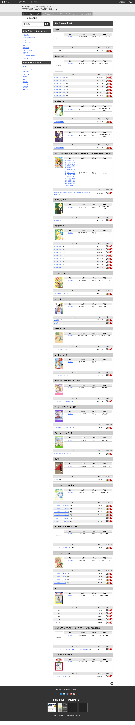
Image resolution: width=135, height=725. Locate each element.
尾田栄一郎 (26, 71)
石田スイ (25, 89)
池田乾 (67, 167)
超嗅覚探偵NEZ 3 (61, 101)
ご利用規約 (58, 689)
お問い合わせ (76, 689)
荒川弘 (73, 164)
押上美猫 (70, 180)
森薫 (24, 79)
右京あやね (68, 162)
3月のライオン (27, 43)
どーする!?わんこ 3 (61, 273)
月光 (56, 588)
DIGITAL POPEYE (66, 715)
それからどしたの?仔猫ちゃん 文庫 (67, 380)
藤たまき (72, 174)
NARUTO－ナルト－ (29, 58)
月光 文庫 (58, 299)
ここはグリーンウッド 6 (63, 654)
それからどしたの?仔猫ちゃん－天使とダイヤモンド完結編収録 (77, 628)
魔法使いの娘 (59, 226)
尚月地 (67, 160)
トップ (25, 14)
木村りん (72, 185)
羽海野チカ (26, 74)
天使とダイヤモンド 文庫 (63, 433)
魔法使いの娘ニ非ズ (62, 56)
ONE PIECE (26, 45)
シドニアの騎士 (27, 50)
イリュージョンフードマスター (66, 526)
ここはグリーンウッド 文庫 (64, 485)
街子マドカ (70, 173)
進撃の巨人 (26, 35)
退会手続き (67, 689)
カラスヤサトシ (69, 176)
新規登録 (122, 2)
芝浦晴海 (70, 182)
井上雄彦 (25, 82)
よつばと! (25, 40)
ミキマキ (67, 169)
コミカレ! (5, 2)
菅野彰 (71, 183)
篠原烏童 (69, 164)
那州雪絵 (70, 37)
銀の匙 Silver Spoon (29, 37)
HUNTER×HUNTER (29, 55)
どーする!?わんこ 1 (61, 355)
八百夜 (57, 30)
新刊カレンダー (35, 14)
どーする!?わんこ (61, 328)
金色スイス (72, 167)
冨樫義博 (25, 87)
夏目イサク (72, 160)
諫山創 (25, 77)
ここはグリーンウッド (62, 553)
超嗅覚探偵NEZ (60, 200)
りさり (68, 171)
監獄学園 (25, 53)
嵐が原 (57, 459)
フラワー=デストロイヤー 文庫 (65, 407)
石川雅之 (25, 84)
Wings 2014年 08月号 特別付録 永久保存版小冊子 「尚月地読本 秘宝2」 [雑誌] (82, 153)
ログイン (130, 2)
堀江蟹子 (72, 166)
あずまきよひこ (27, 69)
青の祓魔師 (26, 48)
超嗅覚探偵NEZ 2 (61, 127)
